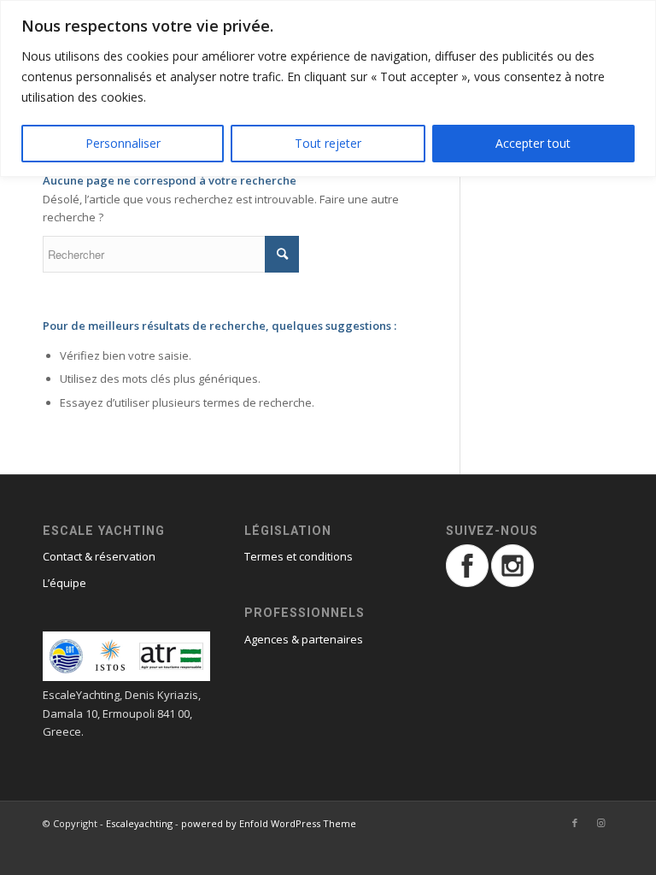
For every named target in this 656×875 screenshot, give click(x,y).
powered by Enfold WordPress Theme (268, 823)
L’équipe (64, 582)
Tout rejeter (328, 143)
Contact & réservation (99, 556)
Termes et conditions (298, 556)
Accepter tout (533, 143)
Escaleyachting (139, 823)
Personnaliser (123, 143)
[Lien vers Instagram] (600, 823)
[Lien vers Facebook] (575, 823)
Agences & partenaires (303, 639)
